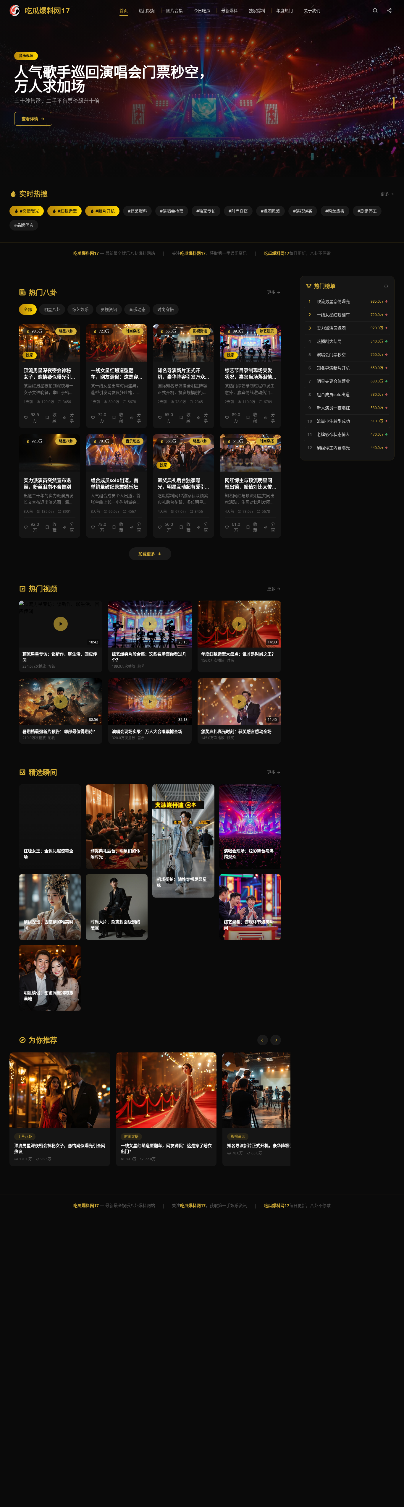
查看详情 (30, 118)
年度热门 (284, 10)
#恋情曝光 (29, 211)
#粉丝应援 (335, 211)
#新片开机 (105, 211)
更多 (385, 194)
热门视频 (147, 10)
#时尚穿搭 (238, 211)
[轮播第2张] (394, 81)
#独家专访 (206, 211)
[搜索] (375, 10)
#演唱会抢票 (171, 211)
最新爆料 (229, 10)
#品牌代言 (23, 225)
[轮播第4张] (394, 103)
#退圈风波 (270, 211)
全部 (28, 309)
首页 (123, 10)
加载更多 (146, 554)
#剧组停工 (367, 211)
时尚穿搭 (165, 309)
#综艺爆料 (137, 211)
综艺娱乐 (80, 309)
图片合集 (174, 10)
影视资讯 (109, 309)
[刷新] (386, 286)
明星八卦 (52, 309)
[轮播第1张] (394, 71)
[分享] (389, 10)
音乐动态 (137, 309)
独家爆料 (257, 10)
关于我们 (312, 10)
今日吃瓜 (202, 10)
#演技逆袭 (302, 211)
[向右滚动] (275, 1040)
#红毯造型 (67, 211)
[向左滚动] (262, 1040)
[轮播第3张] (394, 90)
